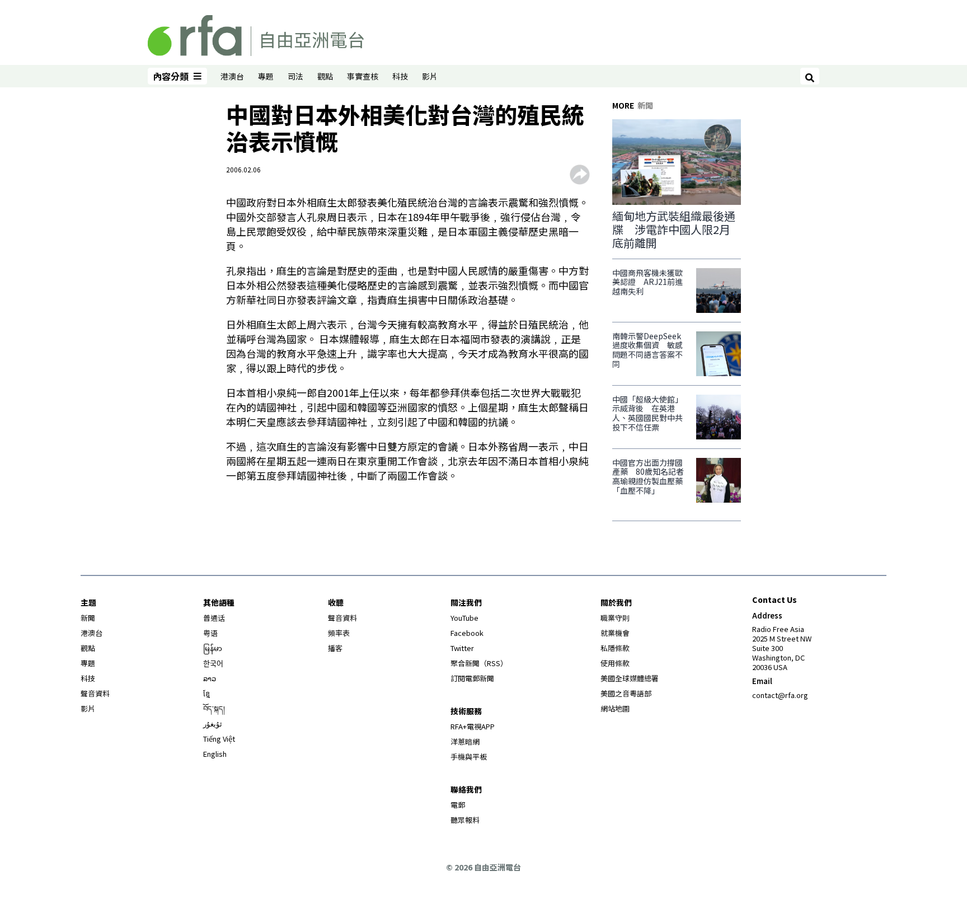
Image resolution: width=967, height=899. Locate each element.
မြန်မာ (212, 648)
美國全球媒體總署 (629, 678)
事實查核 (362, 76)
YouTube (464, 617)
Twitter (462, 648)
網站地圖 (615, 708)
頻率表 (339, 633)
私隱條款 (615, 648)
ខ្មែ (206, 693)
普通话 (214, 617)
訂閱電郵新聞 (472, 678)
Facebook (467, 633)
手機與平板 (468, 756)
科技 (400, 76)
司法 (295, 76)
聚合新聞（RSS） (479, 663)
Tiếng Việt (219, 738)
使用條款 (615, 663)
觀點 (325, 76)
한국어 (213, 663)
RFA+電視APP (472, 726)
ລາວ (209, 678)
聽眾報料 (465, 819)
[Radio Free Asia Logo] (256, 33)
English (215, 753)
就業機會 (615, 633)
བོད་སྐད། (214, 708)
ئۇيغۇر (212, 723)
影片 (430, 76)
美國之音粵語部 (625, 693)
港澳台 (232, 76)
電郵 (457, 804)
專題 (266, 76)
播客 (335, 648)
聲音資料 (95, 693)
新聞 (88, 617)
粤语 (210, 633)
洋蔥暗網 (465, 741)
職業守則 (615, 617)
